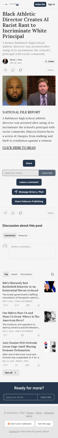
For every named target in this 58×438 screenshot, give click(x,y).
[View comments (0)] (13, 70)
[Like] (5, 70)
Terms (39, 412)
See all (9, 372)
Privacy (30, 412)
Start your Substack (21, 423)
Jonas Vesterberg (23, 301)
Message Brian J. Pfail (31, 191)
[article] (29, 294)
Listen (51, 61)
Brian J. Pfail (16, 60)
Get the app (44, 423)
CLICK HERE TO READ (19, 148)
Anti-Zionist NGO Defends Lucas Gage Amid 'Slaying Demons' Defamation (19, 346)
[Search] (52, 274)
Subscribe (40, 4)
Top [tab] (6, 274)
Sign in (51, 4)
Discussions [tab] (26, 274)
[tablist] (15, 235)
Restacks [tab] (22, 235)
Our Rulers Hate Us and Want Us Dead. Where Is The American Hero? (20, 316)
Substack (13, 431)
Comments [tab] (9, 235)
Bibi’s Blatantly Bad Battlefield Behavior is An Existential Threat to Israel (20, 286)
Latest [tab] (14, 274)
